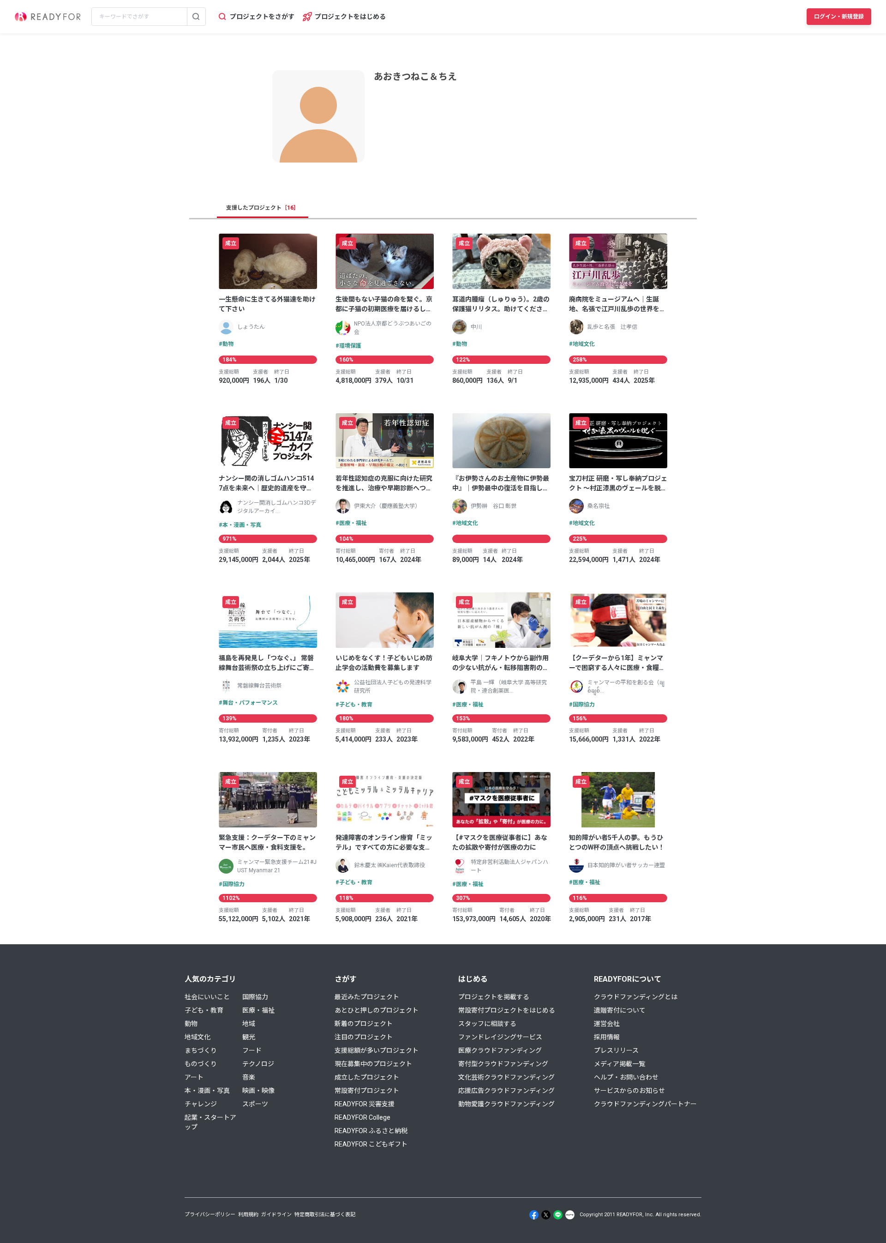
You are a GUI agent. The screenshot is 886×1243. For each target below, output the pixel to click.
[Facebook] (534, 1214)
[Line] (558, 1214)
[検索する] (196, 16)
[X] (546, 1214)
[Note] (570, 1214)
